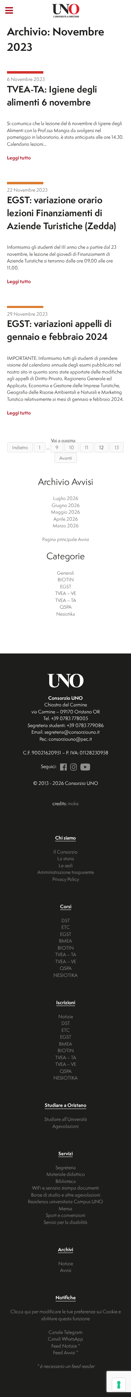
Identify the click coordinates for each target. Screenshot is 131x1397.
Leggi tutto (19, 157)
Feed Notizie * (65, 1345)
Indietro (20, 447)
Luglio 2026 (65, 498)
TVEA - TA (25, 72)
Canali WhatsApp (65, 1338)
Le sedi (66, 865)
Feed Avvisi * (65, 1352)
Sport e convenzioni (65, 1215)
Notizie (65, 1016)
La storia (65, 858)
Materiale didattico (65, 1174)
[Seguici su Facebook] (62, 766)
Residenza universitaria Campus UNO (65, 1201)
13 (117, 447)
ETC (65, 927)
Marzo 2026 (66, 525)
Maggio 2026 (65, 511)
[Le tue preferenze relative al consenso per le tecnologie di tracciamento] (118, 1384)
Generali (65, 572)
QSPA (66, 606)
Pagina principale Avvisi (65, 539)
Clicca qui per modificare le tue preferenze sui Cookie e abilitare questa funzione (65, 1315)
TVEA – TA (65, 600)
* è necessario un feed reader (65, 1366)
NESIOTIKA (65, 975)
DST (65, 920)
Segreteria (66, 1167)
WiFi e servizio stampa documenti (65, 1187)
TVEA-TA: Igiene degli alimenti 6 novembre (52, 95)
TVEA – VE (65, 593)
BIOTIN (66, 579)
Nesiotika (65, 613)
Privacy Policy (65, 879)
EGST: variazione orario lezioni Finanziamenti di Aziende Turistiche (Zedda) (61, 212)
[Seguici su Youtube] (84, 766)
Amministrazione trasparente (65, 872)
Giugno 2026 (66, 505)
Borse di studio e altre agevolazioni (65, 1194)
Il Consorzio (65, 851)
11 (86, 447)
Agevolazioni (65, 1126)
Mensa (65, 1208)
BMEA (65, 940)
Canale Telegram (65, 1332)
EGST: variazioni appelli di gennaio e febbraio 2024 (59, 330)
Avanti (65, 457)
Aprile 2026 (65, 518)
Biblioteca (66, 1181)
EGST (25, 183)
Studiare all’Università (65, 1119)
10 (71, 447)
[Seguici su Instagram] (72, 766)
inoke (73, 803)
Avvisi (65, 1270)
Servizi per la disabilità (65, 1222)
